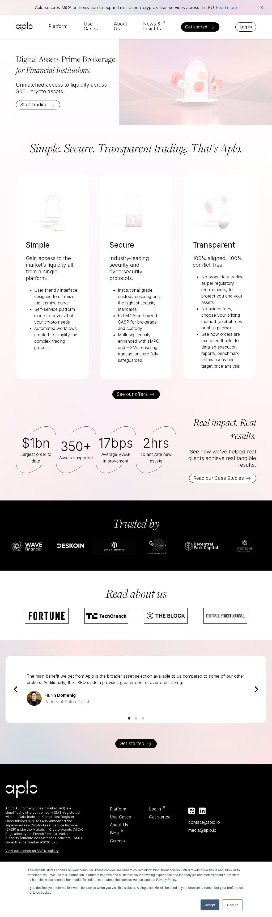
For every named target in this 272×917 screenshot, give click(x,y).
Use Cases (91, 26)
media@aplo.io (202, 830)
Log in (246, 26)
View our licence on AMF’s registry (32, 851)
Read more (226, 7)
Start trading (34, 104)
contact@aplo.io (204, 822)
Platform (58, 26)
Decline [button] (232, 904)
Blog (114, 832)
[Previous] (16, 689)
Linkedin (202, 811)
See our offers (132, 394)
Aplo (24, 26)
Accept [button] (210, 904)
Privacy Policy (166, 879)
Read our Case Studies (218, 478)
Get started (196, 26)
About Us (120, 26)
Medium (191, 811)
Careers (117, 840)
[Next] (255, 689)
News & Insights (152, 26)
